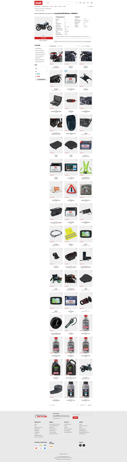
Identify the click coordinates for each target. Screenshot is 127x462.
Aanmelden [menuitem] (91, 6)
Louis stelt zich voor (67, 424)
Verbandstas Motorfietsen (56, 200)
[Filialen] (80, 3)
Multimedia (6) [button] (37, 57)
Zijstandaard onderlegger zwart (71, 133)
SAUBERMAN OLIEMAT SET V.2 (86, 200)
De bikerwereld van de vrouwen (54, 424)
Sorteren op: (83, 46)
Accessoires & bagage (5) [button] (39, 52)
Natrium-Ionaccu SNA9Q (71, 89)
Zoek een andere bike (43, 40)
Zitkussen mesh (85, 89)
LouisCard (36, 433)
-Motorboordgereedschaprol (85, 222)
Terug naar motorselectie (39, 10)
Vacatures (66, 427)
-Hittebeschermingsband (56, 400)
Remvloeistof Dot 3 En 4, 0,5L (85, 333)
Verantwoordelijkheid (68, 432)
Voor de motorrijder (52, 432)
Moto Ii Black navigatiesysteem (56, 333)
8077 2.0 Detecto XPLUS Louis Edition (56, 222)
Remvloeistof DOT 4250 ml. (71, 400)
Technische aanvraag (38, 427)
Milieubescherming (82, 433)
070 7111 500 (42, 417)
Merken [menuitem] (55, 6)
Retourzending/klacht (38, 435)
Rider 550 (56, 311)
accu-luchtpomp (70, 333)
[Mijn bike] (84, 3)
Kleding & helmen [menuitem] (37, 6)
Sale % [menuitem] (51, 6)
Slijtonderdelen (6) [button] (38, 48)
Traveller (56, 155)
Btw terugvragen (67, 430)
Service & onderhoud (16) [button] (39, 50)
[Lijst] (79, 46)
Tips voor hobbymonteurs (53, 425)
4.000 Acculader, (70, 111)
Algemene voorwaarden (83, 425)
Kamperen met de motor (53, 433)
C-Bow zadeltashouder (70, 289)
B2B (35, 425)
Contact (35, 424)
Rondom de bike (52, 430)
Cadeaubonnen (37, 432)
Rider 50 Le (86, 244)
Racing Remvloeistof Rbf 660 (85, 355)
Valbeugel (85, 133)
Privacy (80, 427)
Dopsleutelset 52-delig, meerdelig (56, 111)
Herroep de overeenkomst (38, 436)
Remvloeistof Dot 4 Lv (71, 355)
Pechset (56, 289)
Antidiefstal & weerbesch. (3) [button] (40, 54)
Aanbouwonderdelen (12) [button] (39, 61)
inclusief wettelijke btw (63, 456)
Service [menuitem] (64, 6)
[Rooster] (77, 45)
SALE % (38, 76)
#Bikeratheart (51, 427)
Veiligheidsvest (71, 244)
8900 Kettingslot (56, 244)
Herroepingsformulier (83, 430)
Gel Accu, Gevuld (70, 311)
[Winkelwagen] (92, 3)
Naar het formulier (88, 41)
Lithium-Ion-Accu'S (86, 155)
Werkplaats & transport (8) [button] (39, 59)
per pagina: (59, 46)
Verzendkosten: (57, 457)
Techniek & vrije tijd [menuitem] (45, 6)
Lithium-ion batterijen (71, 222)
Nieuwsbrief (36, 430)
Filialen (65, 425)
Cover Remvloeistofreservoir (86, 111)
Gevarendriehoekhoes (71, 200)
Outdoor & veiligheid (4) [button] (39, 56)
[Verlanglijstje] (88, 3)
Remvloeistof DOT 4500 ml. (86, 400)
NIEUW (38, 73)
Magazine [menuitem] (60, 6)
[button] (76, 3)
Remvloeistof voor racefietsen (56, 355)
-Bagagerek (56, 89)
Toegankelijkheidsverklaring (84, 432)
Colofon (80, 424)
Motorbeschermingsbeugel (56, 133)
